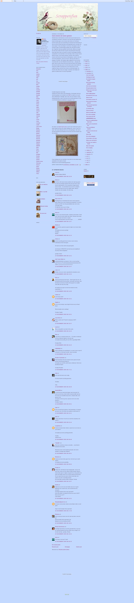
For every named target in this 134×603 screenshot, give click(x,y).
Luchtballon (42, 198)
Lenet (37, 121)
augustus (88, 154)
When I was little (43, 191)
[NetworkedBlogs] (91, 182)
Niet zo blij (88, 134)
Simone (38, 164)
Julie (37, 117)
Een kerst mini (43, 213)
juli (87, 156)
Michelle (38, 136)
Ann (37, 79)
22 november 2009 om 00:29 (63, 541)
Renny (37, 150)
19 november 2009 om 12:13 (63, 235)
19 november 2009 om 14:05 (63, 291)
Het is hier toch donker (91, 86)
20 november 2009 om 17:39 (63, 510)
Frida (37, 100)
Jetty (56, 373)
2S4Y (69, 95)
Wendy (37, 168)
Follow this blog (90, 184)
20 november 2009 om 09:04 (63, 464)
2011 (86, 65)
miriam (56, 238)
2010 (86, 67)
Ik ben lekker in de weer (91, 138)
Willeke (37, 171)
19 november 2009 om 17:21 (63, 369)
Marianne (57, 456)
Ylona (37, 173)
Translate (94, 37)
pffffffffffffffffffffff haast (91, 118)
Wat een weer (89, 97)
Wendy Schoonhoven (60, 526)
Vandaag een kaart (90, 77)
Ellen (37, 96)
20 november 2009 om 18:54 (63, 523)
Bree (37, 84)
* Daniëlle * (57, 442)
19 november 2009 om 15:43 (63, 331)
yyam (56, 416)
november (88, 73)
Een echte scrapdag (90, 114)
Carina (37, 88)
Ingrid (37, 107)
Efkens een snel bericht (91, 140)
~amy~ (56, 270)
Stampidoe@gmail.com (60, 501)
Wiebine (38, 170)
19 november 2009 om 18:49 (63, 386)
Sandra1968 (58, 390)
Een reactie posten (56, 544)
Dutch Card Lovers (63, 126)
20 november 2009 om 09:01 (63, 453)
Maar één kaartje (90, 145)
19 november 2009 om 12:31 (63, 255)
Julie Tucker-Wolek (59, 259)
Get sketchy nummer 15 (91, 99)
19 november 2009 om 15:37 (63, 323)
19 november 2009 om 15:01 (63, 314)
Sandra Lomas (39, 161)
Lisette (37, 124)
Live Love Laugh (90, 75)
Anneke (38, 82)
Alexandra (38, 68)
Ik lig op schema (89, 110)
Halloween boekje (44, 206)
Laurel (37, 119)
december (88, 71)
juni (87, 158)
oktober (88, 150)
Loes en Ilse (39, 126)
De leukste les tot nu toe (91, 95)
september (88, 152)
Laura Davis (57, 317)
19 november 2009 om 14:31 (63, 298)
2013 (86, 61)
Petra (37, 149)
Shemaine (38, 163)
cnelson (57, 294)
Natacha (38, 142)
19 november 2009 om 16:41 (63, 354)
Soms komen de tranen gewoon (62, 36)
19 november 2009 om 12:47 (63, 266)
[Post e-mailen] (80, 164)
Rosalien (38, 154)
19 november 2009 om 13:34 (63, 274)
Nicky (37, 147)
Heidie (37, 102)
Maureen (38, 135)
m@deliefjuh (58, 348)
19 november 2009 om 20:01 (63, 404)
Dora (44, 39)
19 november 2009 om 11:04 (63, 195)
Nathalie (38, 145)
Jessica (38, 110)
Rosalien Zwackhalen (60, 357)
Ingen (37, 105)
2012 (86, 63)
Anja (37, 77)
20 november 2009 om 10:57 (63, 481)
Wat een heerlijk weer (91, 112)
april (87, 162)
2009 (86, 69)
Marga (37, 128)
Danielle (38, 91)
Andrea (38, 74)
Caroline (38, 89)
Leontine (38, 123)
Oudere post (79, 546)
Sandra (38, 157)
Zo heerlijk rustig (90, 108)
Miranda (38, 138)
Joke (37, 112)
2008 (86, 164)
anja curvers (58, 198)
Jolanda (38, 114)
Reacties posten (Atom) (64, 549)
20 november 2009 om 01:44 (63, 422)
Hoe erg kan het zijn (90, 116)
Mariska (38, 131)
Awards (85, 170)
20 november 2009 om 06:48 (63, 439)
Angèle (37, 75)
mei (87, 160)
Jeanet (37, 109)
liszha (56, 212)
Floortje (38, 98)
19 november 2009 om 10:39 (63, 176)
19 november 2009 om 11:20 (63, 209)
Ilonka (37, 103)
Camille (38, 86)
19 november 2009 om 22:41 (63, 413)
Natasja (38, 143)
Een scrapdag (89, 147)
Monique (38, 140)
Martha (37, 133)
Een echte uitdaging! (90, 136)
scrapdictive (57, 425)
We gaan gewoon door (91, 88)
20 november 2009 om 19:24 (63, 533)
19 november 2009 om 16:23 (63, 345)
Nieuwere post (55, 546)
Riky (37, 152)
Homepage (67, 546)
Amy (37, 70)
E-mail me (38, 33)
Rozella (38, 156)
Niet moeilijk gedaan (90, 93)
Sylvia (37, 166)
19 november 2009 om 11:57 (63, 221)
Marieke (38, 130)
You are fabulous (43, 184)
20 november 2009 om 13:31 (63, 498)
